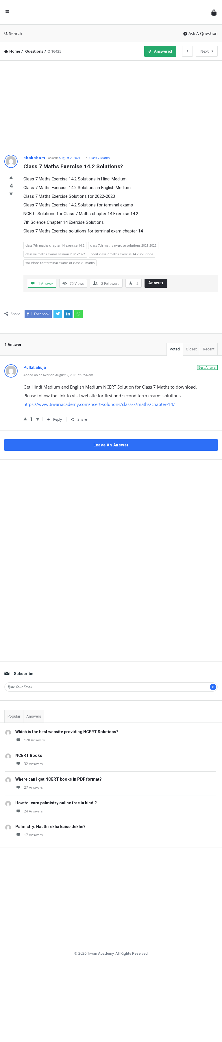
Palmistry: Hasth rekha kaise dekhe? (50, 826)
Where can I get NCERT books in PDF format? (58, 779)
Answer (156, 282)
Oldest (191, 349)
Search (15, 33)
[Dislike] (11, 194)
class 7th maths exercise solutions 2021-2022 (123, 245)
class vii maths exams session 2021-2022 (55, 254)
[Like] (11, 177)
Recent (208, 349)
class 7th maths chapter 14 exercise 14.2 (54, 245)
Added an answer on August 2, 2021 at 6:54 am (58, 375)
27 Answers (33, 787)
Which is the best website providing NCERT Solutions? (67, 731)
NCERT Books (28, 755)
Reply (57, 419)
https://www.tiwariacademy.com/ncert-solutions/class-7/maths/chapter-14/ (99, 404)
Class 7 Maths (99, 158)
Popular (14, 716)
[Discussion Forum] (111, 12)
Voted (175, 349)
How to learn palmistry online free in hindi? (56, 803)
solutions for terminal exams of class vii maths (60, 262)
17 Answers (33, 834)
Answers (33, 716)
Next (204, 51)
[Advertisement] (111, 105)
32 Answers (33, 763)
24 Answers (33, 811)
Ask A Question (203, 33)
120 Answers (34, 740)
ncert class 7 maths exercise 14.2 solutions (122, 254)
